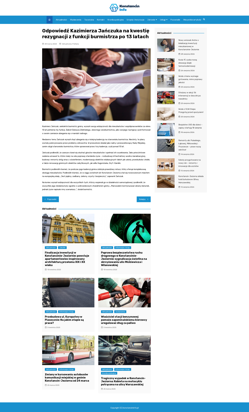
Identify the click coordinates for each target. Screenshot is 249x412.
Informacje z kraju (123, 248)
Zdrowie (151, 19)
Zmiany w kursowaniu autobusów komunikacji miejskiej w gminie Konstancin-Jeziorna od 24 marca (67, 377)
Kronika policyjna (116, 19)
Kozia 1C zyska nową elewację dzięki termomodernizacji (187, 63)
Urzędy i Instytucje (135, 19)
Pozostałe (175, 19)
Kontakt (101, 19)
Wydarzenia (75, 19)
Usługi (163, 19)
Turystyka (89, 19)
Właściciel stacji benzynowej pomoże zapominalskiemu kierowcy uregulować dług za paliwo (124, 320)
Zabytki (62, 248)
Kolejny (142, 199)
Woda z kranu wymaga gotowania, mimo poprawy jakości (190, 79)
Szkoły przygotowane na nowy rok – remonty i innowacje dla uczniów (189, 163)
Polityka (75, 44)
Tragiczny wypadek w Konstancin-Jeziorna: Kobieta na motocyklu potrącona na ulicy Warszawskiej (123, 381)
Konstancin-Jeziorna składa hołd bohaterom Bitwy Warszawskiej (190, 179)
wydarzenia (120, 312)
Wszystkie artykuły (192, 19)
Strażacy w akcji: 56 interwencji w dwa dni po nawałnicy (189, 95)
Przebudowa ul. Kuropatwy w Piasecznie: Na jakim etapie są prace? (64, 320)
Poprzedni (51, 199)
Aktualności (61, 19)
